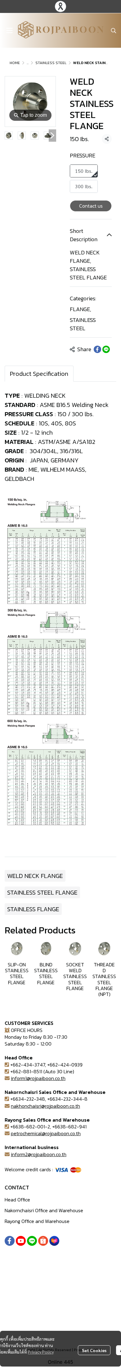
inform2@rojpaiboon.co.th (38, 1154)
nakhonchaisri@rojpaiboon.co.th (45, 1106)
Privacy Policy (41, 1352)
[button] (113, 30)
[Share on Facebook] (97, 349)
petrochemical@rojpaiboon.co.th (46, 1133)
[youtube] (21, 1241)
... (28, 63)
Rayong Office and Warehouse (37, 1221)
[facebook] (10, 1241)
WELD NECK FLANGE (35, 875)
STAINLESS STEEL (50, 63)
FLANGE (80, 309)
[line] (32, 1241)
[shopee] (43, 1241)
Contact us (91, 205)
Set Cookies (94, 1350)
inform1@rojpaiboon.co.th (38, 1078)
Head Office (17, 1199)
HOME (15, 63)
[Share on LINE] (106, 349)
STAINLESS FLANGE (33, 909)
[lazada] (54, 1241)
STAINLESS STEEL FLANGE (42, 892)
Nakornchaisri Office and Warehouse (44, 1210)
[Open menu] (9, 30)
